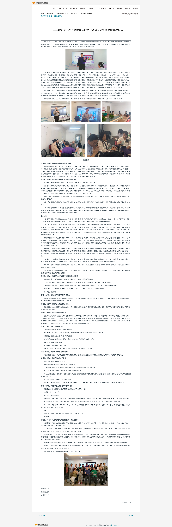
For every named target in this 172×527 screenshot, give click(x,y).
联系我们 (135, 8)
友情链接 (127, 8)
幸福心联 (111, 8)
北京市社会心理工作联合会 (130, 14)
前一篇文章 (41, 516)
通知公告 (92, 8)
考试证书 (82, 8)
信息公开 (101, 8)
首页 (54, 8)
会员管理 (72, 8)
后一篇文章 (131, 516)
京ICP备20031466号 (116, 525)
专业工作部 (62, 8)
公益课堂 (119, 8)
